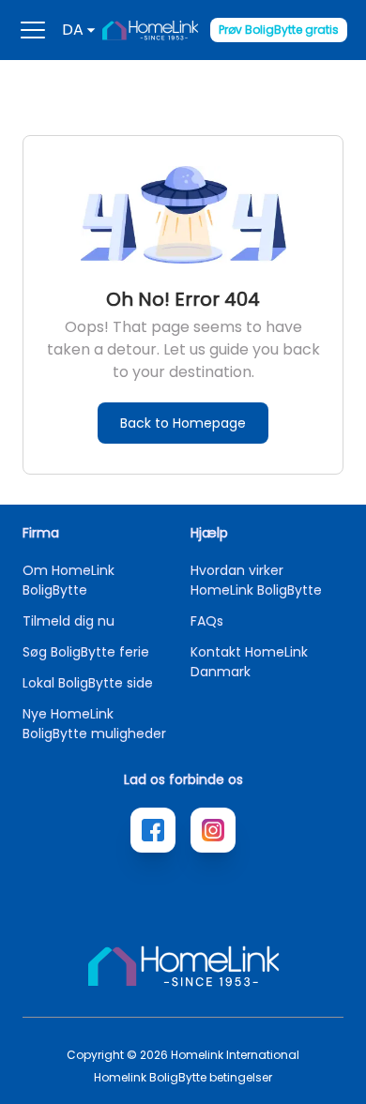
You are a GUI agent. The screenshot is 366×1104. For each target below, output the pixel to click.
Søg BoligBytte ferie (86, 652)
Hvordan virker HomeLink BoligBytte (256, 580)
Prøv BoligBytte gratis (279, 30)
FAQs (207, 621)
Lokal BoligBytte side (88, 682)
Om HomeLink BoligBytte (68, 580)
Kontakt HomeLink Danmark (249, 662)
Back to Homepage (183, 423)
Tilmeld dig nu (68, 621)
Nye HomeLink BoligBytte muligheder (94, 723)
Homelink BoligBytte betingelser (183, 1077)
